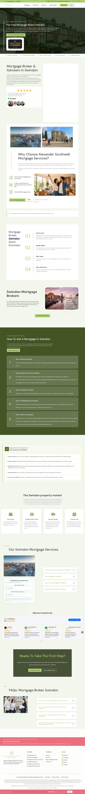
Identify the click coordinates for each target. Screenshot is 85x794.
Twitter (65, 762)
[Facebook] (73, 1)
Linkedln (65, 760)
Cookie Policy (64, 777)
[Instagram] (75, 1)
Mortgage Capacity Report (33, 764)
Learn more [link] (51, 792)
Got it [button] (70, 791)
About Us (48, 757)
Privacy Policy (55, 777)
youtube (65, 764)
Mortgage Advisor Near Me (33, 766)
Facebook (65, 755)
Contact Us (64, 5)
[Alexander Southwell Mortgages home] (8, 5)
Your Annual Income (19, 585)
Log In (71, 5)
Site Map (47, 777)
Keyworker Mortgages (32, 757)
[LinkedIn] (77, 1)
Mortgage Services (31, 755)
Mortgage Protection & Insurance (35, 759)
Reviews (48, 755)
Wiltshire (12, 21)
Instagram (65, 757)
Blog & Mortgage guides (52, 759)
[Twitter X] (81, 1)
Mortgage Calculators (32, 761)
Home (7, 21)
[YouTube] (79, 1)
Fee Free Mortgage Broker (42, 783)
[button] (27, 5)
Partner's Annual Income (19, 591)
